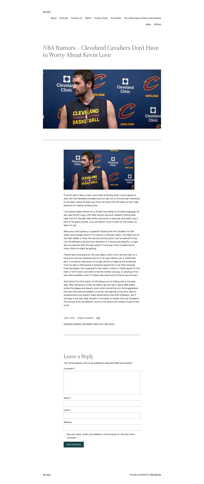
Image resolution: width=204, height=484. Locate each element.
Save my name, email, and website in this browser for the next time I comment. (101, 436)
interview (130, 211)
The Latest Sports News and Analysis (142, 18)
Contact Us (76, 18)
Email (67, 410)
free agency (87, 324)
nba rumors (109, 324)
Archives (63, 18)
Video (148, 24)
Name (67, 398)
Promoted (116, 18)
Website (68, 422)
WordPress (155, 474)
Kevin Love (98, 324)
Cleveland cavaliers (72, 324)
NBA (98, 318)
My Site (47, 12)
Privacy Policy (101, 18)
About (54, 18)
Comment (69, 368)
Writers (157, 24)
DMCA (88, 18)
